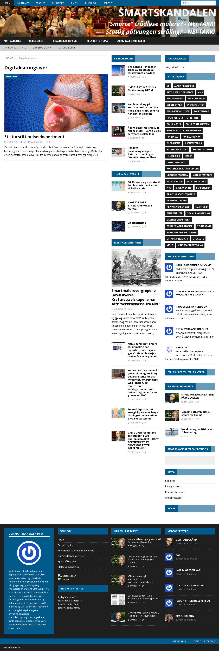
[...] (155, 333)
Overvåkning (183, 187)
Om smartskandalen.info (71, 555)
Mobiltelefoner (196, 181)
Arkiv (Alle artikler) (131, 40)
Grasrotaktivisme (65, 40)
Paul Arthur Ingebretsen (193, 600)
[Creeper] (63, 579)
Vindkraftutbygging (190, 245)
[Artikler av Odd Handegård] (169, 544)
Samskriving (58, 3)
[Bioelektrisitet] (118, 226)
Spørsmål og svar (42, 47)
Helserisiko (173, 156)
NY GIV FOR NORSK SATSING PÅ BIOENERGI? (198, 396)
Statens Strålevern (178, 219)
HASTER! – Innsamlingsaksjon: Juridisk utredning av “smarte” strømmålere (142, 152)
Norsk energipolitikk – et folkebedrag (196, 431)
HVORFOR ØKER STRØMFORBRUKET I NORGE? (140, 205)
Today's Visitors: (66, 597)
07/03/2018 (135, 452)
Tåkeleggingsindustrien (181, 232)
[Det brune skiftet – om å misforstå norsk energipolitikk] (118, 599)
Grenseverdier (193, 143)
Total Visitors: (65, 607)
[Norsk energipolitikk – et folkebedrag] (172, 433)
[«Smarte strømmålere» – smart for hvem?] (172, 415)
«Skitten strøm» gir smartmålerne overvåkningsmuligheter (140, 579)
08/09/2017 (135, 192)
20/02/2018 (120, 308)
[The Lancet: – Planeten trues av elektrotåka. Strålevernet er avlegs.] (118, 70)
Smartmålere (174, 213)
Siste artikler (123, 58)
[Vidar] (169, 352)
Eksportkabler (196, 98)
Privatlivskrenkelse (179, 206)
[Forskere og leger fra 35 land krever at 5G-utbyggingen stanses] (118, 560)
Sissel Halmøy (185, 616)
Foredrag (172, 136)
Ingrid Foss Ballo (177, 162)
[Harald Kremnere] (169, 269)
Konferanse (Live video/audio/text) (76, 550)
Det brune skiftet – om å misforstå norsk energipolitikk (143, 597)
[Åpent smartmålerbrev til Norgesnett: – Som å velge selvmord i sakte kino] (118, 131)
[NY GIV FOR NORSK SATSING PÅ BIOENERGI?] (172, 398)
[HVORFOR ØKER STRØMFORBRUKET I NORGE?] (118, 206)
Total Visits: (64, 604)
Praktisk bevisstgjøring (181, 194)
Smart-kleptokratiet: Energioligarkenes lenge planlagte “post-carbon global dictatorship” (143, 414)
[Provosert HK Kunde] (169, 311)
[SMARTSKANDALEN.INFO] (109, 35)
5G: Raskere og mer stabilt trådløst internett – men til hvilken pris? (144, 185)
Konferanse (23, 3)
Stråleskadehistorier (179, 226)
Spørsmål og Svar (67, 561)
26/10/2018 (135, 94)
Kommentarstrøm (175, 492)
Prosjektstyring (65, 545)
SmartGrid (201, 206)
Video (170, 245)
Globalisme (173, 143)
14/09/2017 (135, 566)
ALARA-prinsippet (184, 85)
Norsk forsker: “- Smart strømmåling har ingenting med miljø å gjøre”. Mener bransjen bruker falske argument (143, 350)
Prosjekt (40, 3)
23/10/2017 (135, 602)
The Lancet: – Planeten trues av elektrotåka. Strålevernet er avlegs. (142, 70)
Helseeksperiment (177, 149)
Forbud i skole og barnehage (184, 130)
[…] (96, 154)
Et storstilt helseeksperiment (34, 136)
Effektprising (175, 98)
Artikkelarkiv (179, 641)
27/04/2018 (135, 161)
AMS (200, 92)
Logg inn (170, 480)
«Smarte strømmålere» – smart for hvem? (196, 413)
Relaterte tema (97, 40)
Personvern (203, 187)
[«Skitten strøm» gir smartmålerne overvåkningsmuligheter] (118, 580)
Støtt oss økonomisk (68, 566)
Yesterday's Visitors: (68, 600)
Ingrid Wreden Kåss (33, 141)
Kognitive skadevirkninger (183, 168)
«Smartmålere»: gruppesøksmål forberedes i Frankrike (144, 541)
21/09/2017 (12, 141)
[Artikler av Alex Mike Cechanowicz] (169, 590)
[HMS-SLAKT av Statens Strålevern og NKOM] (118, 91)
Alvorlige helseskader (180, 92)
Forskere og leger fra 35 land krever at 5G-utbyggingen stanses (142, 559)
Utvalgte (198, 238)
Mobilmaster (174, 181)
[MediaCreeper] (67, 575)
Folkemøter (174, 124)
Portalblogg (12, 40)
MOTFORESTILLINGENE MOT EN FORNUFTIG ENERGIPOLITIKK (143, 615)
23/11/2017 (135, 360)
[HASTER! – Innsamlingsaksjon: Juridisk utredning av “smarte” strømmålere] (118, 152)
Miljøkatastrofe (202, 175)
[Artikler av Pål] (169, 559)
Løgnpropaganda (177, 175)
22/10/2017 (188, 436)
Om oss (74, 3)
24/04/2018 (135, 212)
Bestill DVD (91, 3)
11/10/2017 (135, 586)
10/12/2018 (135, 77)
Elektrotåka (174, 105)
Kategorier (35, 40)
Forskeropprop (192, 136)
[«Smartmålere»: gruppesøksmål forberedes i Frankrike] (118, 543)
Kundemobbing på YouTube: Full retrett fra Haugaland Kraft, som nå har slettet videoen (143, 109)
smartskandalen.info (14, 47)
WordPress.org (173, 497)
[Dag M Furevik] (169, 295)
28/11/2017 (135, 226)
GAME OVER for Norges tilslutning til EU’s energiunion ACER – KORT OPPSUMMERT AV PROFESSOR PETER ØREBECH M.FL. (143, 440)
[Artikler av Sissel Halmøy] (169, 620)
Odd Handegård (186, 539)
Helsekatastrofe (202, 149)
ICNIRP (188, 156)
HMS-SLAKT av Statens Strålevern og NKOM (142, 88)
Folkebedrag (201, 111)
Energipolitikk (195, 105)
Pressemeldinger (177, 200)
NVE (169, 187)
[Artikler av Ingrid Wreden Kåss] (169, 574)
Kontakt (108, 3)
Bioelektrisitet (137, 222)
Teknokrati (204, 226)
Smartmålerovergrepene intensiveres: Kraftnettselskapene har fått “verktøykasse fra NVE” (136, 297)
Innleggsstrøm (173, 486)
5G (168, 85)
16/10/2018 (135, 117)
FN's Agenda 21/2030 (178, 111)
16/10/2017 (135, 422)
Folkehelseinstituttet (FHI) (183, 117)
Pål (178, 555)
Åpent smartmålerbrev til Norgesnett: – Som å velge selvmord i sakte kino (144, 131)
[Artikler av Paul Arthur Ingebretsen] (169, 605)
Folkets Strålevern (197, 124)
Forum (6, 3)
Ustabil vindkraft (177, 238)
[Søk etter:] (198, 2)
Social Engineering (198, 213)
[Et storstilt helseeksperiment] (56, 103)
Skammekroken (67, 47)
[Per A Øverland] (169, 333)
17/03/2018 (135, 399)
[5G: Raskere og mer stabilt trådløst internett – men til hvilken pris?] (118, 186)
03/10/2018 (135, 138)
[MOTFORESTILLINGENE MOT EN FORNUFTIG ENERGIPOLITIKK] (118, 617)
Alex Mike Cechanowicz (191, 585)
